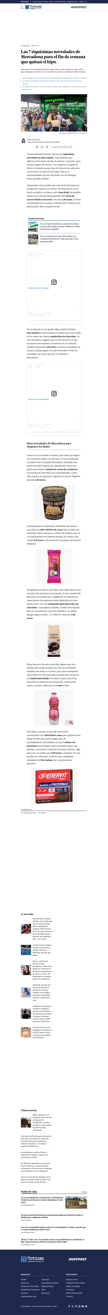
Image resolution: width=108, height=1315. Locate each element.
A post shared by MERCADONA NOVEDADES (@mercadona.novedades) (54, 432)
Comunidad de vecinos (49, 1283)
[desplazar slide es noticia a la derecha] (86, 1)
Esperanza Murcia (34, 139)
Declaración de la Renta (29, 1286)
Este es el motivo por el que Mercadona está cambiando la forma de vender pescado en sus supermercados (59, 239)
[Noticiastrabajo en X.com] (72, 1306)
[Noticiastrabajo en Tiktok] (79, 1306)
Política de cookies (73, 1286)
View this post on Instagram (39, 288)
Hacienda (24, 1293)
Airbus (51, 2)
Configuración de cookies (75, 1283)
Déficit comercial (60, 2)
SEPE (43, 1289)
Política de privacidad (74, 1293)
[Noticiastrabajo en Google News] (86, 1306)
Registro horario (72, 2)
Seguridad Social (47, 1286)
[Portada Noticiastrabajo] (32, 1259)
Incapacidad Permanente (30, 1289)
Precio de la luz (37, 2)
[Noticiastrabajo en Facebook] (69, 1306)
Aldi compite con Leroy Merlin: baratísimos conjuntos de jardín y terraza (55, 78)
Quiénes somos (72, 1279)
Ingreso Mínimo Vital (28, 1296)
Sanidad (82, 2)
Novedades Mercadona (29, 813)
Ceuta (45, 2)
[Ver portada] (33, 7)
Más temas (45, 1293)
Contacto (69, 1296)
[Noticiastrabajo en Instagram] (75, 1306)
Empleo (23, 1279)
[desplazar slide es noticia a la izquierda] (30, 1)
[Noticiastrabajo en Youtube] (82, 1306)
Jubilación (45, 1279)
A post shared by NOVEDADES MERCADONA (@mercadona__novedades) (54, 321)
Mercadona (42, 813)
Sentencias (25, 1283)
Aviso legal (70, 1289)
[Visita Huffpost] (79, 7)
